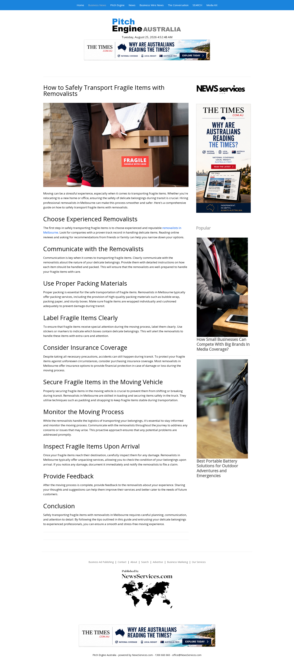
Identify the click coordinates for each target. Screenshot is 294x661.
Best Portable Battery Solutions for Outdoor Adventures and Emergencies (217, 468)
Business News (97, 5)
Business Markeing (177, 562)
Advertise (158, 562)
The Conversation (178, 5)
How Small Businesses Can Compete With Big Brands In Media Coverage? (223, 344)
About (133, 562)
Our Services (199, 562)
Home (80, 5)
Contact (122, 562)
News (132, 5)
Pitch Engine (117, 5)
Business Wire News (152, 5)
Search (145, 562)
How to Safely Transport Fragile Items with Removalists (104, 90)
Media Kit (211, 5)
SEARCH (197, 5)
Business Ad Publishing (101, 562)
